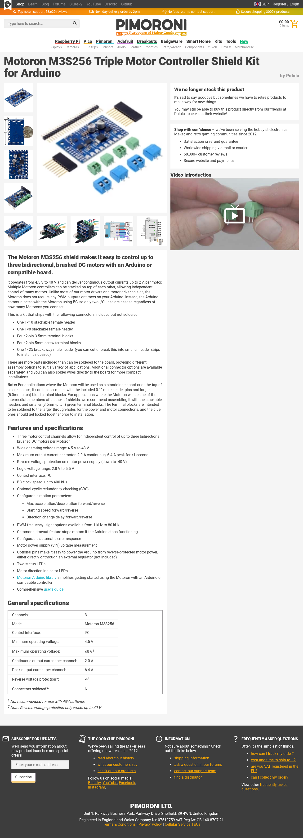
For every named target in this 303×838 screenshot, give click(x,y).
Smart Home (198, 42)
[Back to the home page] (151, 27)
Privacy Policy (150, 824)
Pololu (292, 75)
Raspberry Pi (67, 42)
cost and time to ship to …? (273, 760)
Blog (45, 4)
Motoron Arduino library (37, 577)
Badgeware (172, 42)
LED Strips (90, 47)
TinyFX (226, 47)
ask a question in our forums (198, 764)
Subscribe (23, 777)
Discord (111, 4)
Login (294, 4)
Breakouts (147, 42)
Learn (33, 4)
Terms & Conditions (119, 824)
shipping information (191, 758)
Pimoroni (105, 42)
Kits (218, 42)
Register (279, 4)
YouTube (93, 4)
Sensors (107, 47)
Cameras (72, 47)
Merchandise (244, 47)
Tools (231, 42)
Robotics (151, 47)
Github (126, 4)
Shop (20, 4)
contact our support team (195, 771)
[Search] (75, 23)
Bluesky (75, 4)
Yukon (212, 47)
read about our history (116, 758)
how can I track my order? (272, 753)
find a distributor (188, 777)
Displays (55, 47)
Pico (88, 42)
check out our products (117, 771)
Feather (135, 47)
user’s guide (53, 589)
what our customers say (118, 764)
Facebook (127, 782)
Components (194, 47)
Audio (121, 47)
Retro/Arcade (171, 47)
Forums (59, 4)
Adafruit (125, 42)
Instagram (96, 787)
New (244, 42)
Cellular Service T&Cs (182, 824)
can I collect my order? (269, 777)
